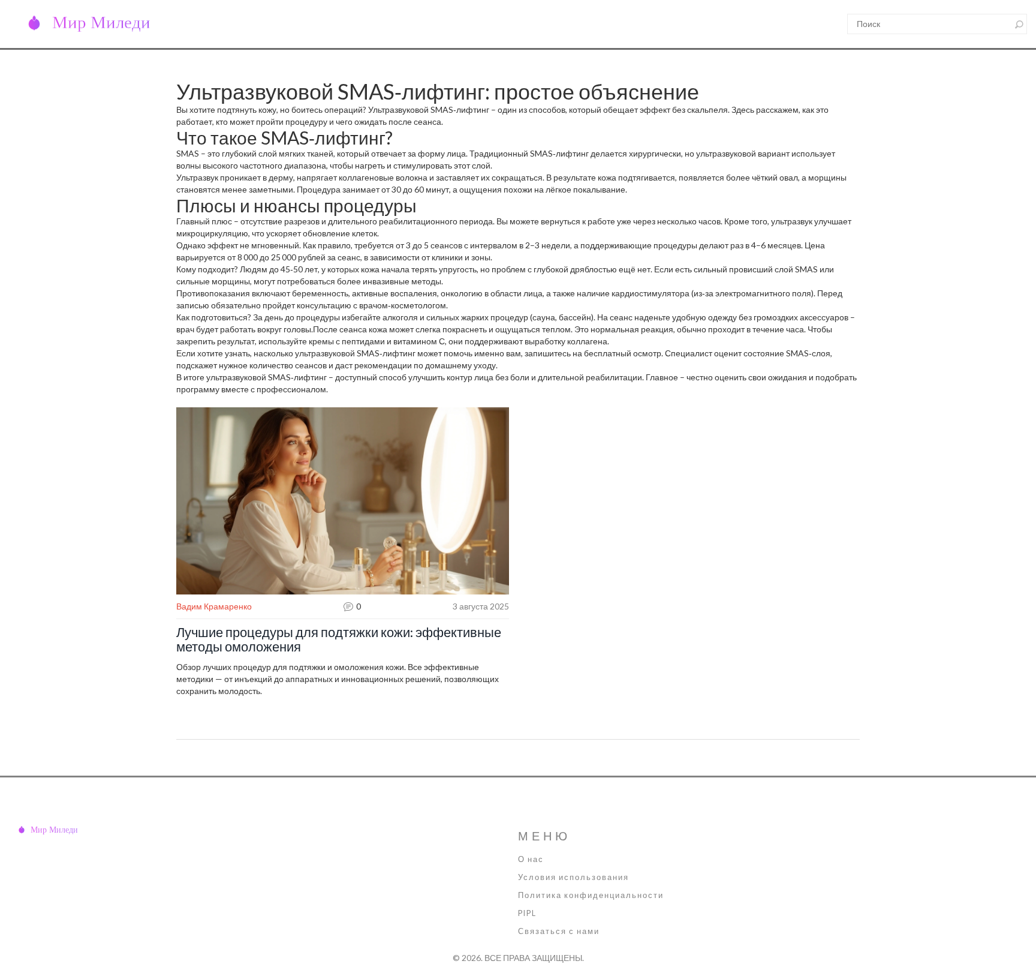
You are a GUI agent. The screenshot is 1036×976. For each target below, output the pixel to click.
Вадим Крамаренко (214, 606)
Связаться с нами (559, 931)
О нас (531, 859)
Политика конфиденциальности (591, 895)
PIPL (527, 913)
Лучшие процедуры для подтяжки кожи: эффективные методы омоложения (338, 639)
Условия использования (573, 877)
